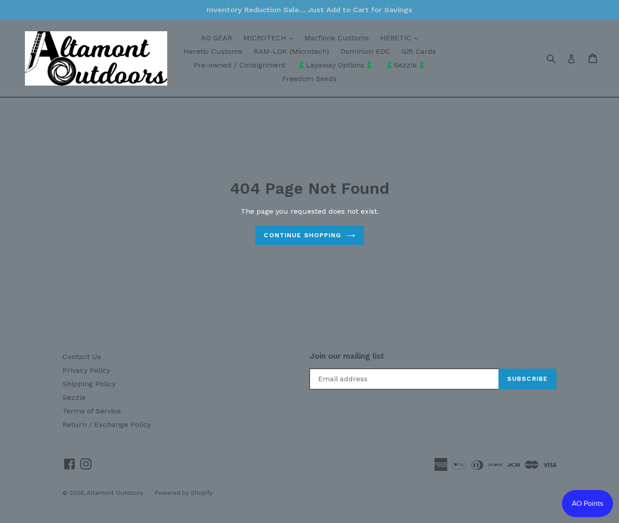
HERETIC (401, 37)
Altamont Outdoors (115, 492)
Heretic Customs (213, 51)
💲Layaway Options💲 (335, 65)
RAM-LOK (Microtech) (291, 51)
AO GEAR (216, 38)
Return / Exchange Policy (107, 424)
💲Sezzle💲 (405, 65)
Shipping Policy (89, 383)
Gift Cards (418, 51)
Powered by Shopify (184, 492)
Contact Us (82, 356)
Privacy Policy (86, 370)
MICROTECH (270, 37)
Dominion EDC (365, 51)
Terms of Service (92, 411)
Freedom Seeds (309, 78)
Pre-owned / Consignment (239, 65)
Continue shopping (302, 235)
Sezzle (74, 397)
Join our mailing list (347, 355)
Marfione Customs (337, 38)
